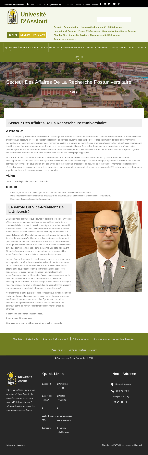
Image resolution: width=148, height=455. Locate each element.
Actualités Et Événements (96, 47)
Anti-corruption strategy (83, 350)
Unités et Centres (118, 47)
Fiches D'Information (89, 31)
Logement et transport (55, 339)
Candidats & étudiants (25, 339)
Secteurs (78, 47)
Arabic (78, 5)
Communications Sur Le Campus (119, 31)
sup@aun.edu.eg (54, 4)
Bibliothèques (115, 27)
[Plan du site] (34, 446)
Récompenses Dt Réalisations (105, 35)
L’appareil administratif (94, 27)
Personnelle (58, 350)
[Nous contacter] (29, 446)
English (70, 5)
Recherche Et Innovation (61, 47)
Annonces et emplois (65, 39)
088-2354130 (122, 391)
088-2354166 (35, 4)
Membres (25, 35)
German (86, 5)
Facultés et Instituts (38, 47)
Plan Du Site (60, 35)
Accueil (13, 35)
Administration (71, 27)
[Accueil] (26, 446)
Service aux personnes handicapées (114, 339)
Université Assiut (123, 384)
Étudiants (39, 35)
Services (78, 57)
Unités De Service (78, 35)
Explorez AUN (10, 47)
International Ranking (65, 31)
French (95, 5)
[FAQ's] (31, 446)
